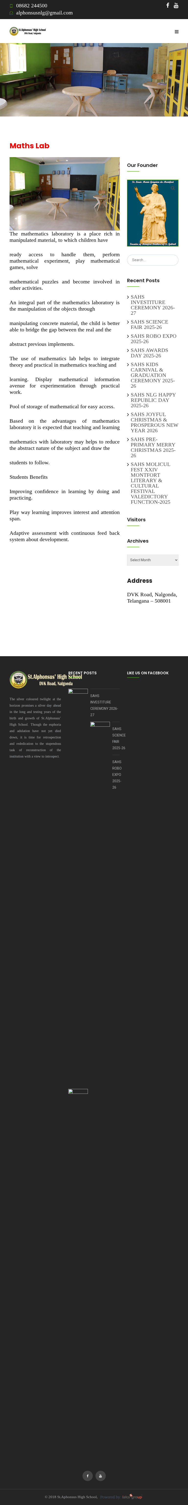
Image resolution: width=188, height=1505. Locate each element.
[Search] (172, 188)
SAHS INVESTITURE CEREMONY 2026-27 (153, 305)
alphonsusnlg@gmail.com (44, 13)
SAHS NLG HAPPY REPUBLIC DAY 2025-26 (153, 400)
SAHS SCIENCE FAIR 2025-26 (149, 324)
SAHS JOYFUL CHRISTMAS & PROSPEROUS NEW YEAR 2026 (154, 422)
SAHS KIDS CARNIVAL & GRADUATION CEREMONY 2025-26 (153, 375)
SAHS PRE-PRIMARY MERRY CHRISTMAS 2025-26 (153, 447)
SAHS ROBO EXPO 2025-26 (153, 338)
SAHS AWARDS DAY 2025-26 (149, 353)
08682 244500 (31, 5)
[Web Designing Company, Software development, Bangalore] (121, 1497)
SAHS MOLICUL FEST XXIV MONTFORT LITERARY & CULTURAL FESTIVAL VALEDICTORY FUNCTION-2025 (150, 483)
